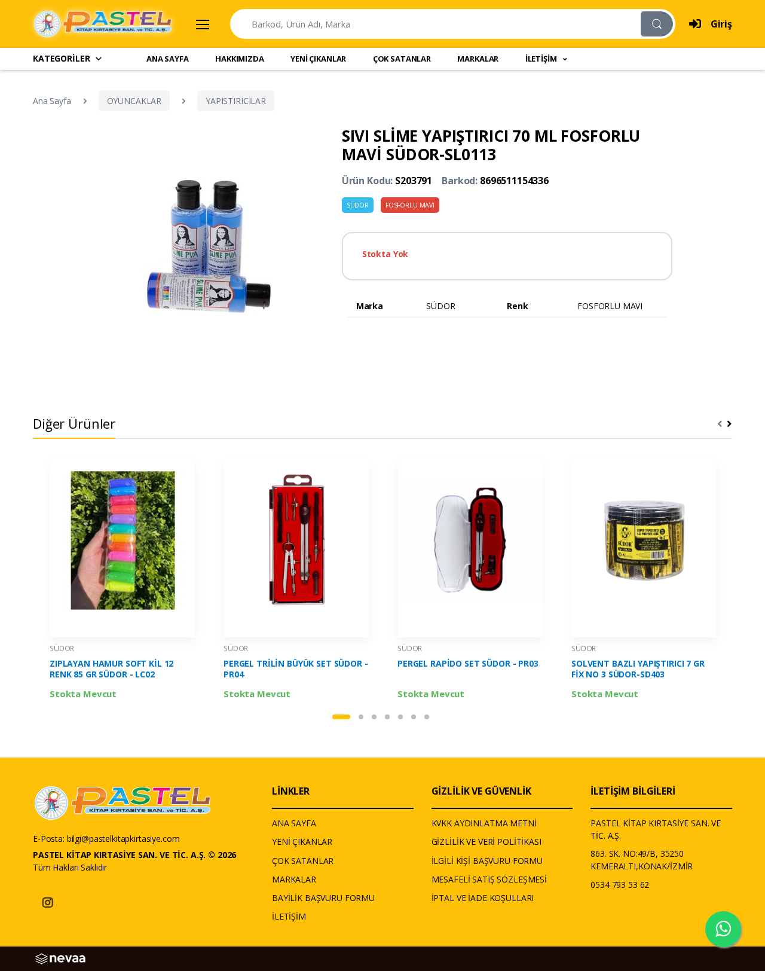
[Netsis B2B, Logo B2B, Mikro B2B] (60, 957)
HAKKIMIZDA (239, 58)
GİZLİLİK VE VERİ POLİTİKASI (486, 841)
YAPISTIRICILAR (236, 100)
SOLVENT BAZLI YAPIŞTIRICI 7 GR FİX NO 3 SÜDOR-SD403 (638, 669)
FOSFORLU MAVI (409, 205)
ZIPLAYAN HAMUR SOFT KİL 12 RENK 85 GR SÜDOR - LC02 (111, 669)
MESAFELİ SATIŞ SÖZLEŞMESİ (489, 879)
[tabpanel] (122, 581)
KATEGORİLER (61, 58)
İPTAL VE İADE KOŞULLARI (483, 897)
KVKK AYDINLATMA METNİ (484, 823)
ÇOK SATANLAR (402, 58)
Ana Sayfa (52, 100)
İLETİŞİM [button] (542, 58)
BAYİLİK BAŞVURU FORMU (323, 897)
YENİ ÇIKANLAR (318, 58)
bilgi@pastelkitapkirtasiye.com (123, 838)
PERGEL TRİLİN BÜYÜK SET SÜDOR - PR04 (296, 669)
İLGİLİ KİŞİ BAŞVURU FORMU (487, 860)
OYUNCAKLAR (134, 100)
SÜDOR (358, 205)
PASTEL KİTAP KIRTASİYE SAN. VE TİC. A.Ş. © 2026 (134, 854)
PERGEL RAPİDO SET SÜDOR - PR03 (467, 663)
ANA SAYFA (167, 58)
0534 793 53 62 (619, 884)
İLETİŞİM (289, 916)
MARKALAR (477, 58)
